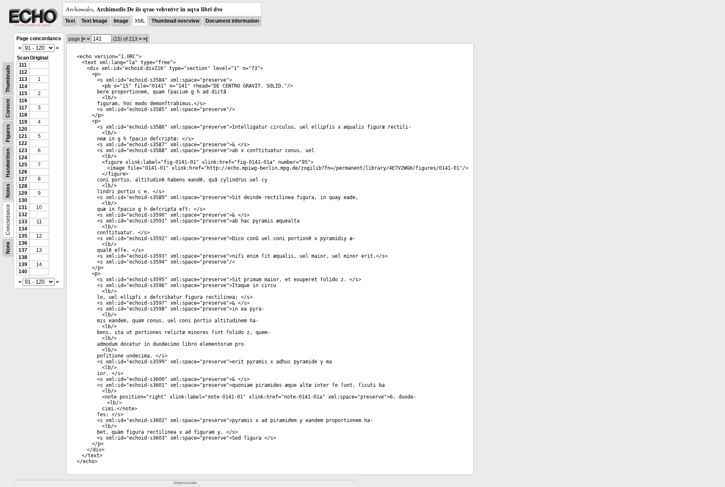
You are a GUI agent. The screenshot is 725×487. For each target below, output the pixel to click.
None (8, 247)
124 (22, 158)
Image (121, 21)
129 (22, 193)
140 (22, 272)
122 (22, 143)
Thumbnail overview (175, 21)
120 (22, 129)
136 (22, 243)
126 (22, 172)
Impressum (185, 482)
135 (22, 236)
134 (22, 229)
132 (22, 215)
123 (22, 150)
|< (83, 39)
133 (22, 222)
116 (23, 101)
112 (23, 72)
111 (23, 65)
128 (22, 186)
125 (22, 165)
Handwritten (8, 162)
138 (22, 257)
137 (22, 250)
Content (8, 108)
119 (23, 122)
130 (22, 200)
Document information (232, 21)
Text (70, 21)
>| (145, 39)
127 (22, 179)
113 (23, 79)
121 (22, 136)
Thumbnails (8, 79)
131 (22, 207)
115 (23, 93)
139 (22, 264)
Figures (8, 133)
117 (23, 108)
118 (23, 115)
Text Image (94, 21)
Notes (8, 191)
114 (23, 86)
